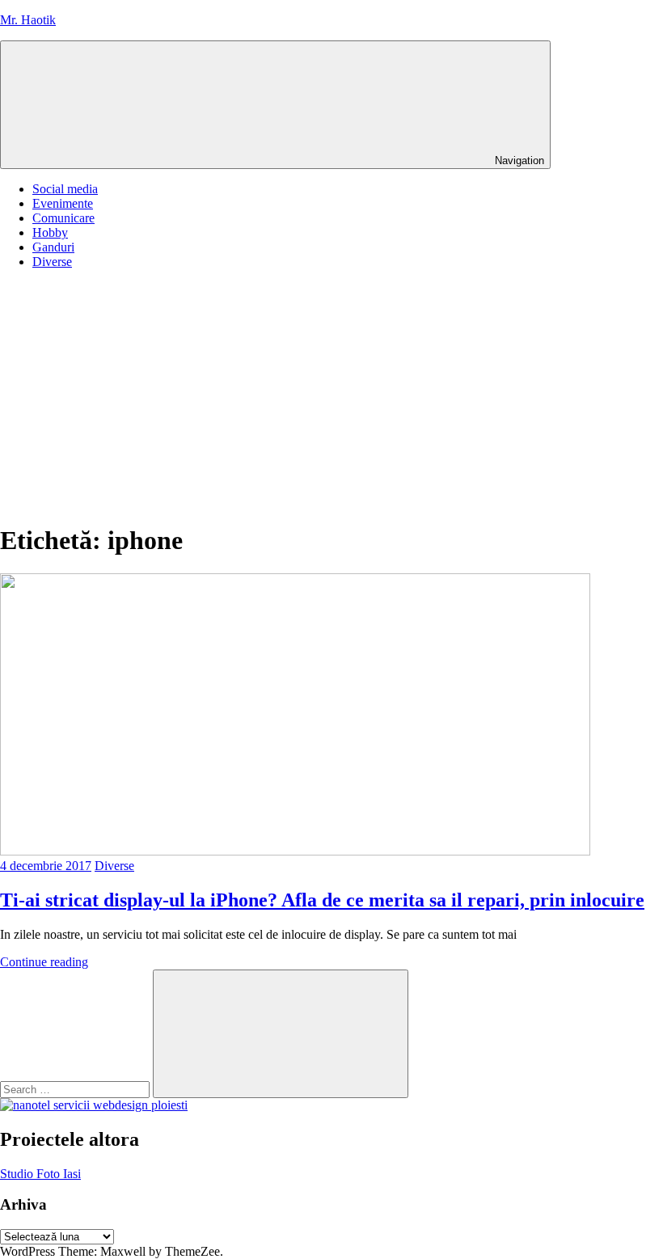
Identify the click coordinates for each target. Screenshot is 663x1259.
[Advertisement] (331, 395)
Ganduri (53, 247)
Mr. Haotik (28, 20)
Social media (65, 189)
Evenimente (62, 203)
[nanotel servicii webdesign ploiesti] (94, 1105)
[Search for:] (76, 1089)
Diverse (52, 261)
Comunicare (63, 218)
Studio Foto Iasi (40, 1174)
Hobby (50, 232)
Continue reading (44, 962)
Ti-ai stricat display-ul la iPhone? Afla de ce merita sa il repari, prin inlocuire (322, 899)
